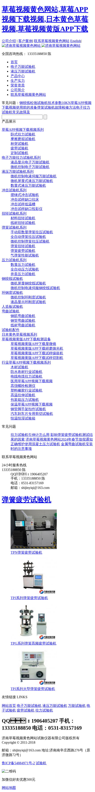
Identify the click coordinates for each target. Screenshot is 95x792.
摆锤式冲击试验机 (25, 195)
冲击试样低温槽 (23, 204)
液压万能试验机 (54, 706)
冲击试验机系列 (14, 190)
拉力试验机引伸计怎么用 (30, 435)
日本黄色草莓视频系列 (19, 334)
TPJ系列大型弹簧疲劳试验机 (33, 689)
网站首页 (9, 706)
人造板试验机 (12, 306)
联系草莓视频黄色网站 (51, 41)
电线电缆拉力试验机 (26, 376)
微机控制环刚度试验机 (28, 297)
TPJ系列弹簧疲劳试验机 (29, 598)
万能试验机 (77, 706)
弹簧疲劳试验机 (23, 251)
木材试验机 (19, 367)
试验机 (41, 763)
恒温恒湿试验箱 (23, 418)
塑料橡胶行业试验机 (26, 390)
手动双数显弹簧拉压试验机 (32, 232)
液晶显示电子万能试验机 (30, 162)
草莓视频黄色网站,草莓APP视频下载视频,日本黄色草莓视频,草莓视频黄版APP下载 (45, 19)
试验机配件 (10, 330)
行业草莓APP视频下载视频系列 (26, 362)
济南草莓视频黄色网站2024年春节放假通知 (59, 439)
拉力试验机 (44, 710)
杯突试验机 (19, 143)
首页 (14, 62)
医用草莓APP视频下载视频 (32, 381)
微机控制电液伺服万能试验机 (34, 176)
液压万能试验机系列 (18, 171)
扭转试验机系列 (14, 213)
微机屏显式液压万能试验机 (32, 181)
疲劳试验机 (19, 148)
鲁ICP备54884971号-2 (18, 763)
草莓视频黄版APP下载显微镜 (33, 344)
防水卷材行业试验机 (26, 372)
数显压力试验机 (23, 265)
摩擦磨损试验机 (23, 139)
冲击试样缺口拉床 (25, 199)
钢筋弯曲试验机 (23, 316)
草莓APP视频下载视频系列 (23, 129)
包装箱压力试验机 (25, 400)
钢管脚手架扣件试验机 (28, 409)
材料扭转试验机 (23, 218)
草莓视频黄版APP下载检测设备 (26, 339)
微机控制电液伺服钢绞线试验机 (35, 288)
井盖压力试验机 (23, 274)
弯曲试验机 (10, 311)
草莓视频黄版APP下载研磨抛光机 (37, 348)
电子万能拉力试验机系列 (21, 157)
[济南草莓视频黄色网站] (41, 45)
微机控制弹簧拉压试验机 (30, 241)
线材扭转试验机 (23, 223)
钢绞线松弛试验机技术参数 (40, 103)
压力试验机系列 (14, 260)
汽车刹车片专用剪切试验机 (32, 414)
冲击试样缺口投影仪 (26, 209)
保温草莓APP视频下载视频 (32, 404)
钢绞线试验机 (12, 278)
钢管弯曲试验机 (23, 320)
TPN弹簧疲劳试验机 (26, 552)
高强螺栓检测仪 (23, 386)
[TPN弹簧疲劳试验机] (34, 548)
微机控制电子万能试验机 (30, 167)
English (75, 41)
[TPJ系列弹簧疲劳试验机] (34, 594)
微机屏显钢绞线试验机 (28, 283)
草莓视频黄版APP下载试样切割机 (37, 358)
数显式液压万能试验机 (28, 185)
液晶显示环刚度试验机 (28, 302)
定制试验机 (19, 153)
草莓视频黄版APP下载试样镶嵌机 (37, 353)
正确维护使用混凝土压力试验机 (35, 444)
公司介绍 (9, 41)
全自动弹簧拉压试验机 (28, 237)
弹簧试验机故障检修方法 (56, 107)
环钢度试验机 (12, 292)
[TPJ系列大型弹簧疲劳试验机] (34, 684)
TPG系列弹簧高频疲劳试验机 (33, 643)
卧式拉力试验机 (23, 134)
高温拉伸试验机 (23, 395)
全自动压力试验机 (25, 269)
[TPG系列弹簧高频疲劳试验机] (34, 639)
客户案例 (25, 41)
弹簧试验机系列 (14, 227)
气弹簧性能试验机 (25, 255)
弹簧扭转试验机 (23, 246)
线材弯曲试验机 (23, 325)
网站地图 (9, 788)
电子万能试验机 (29, 706)
